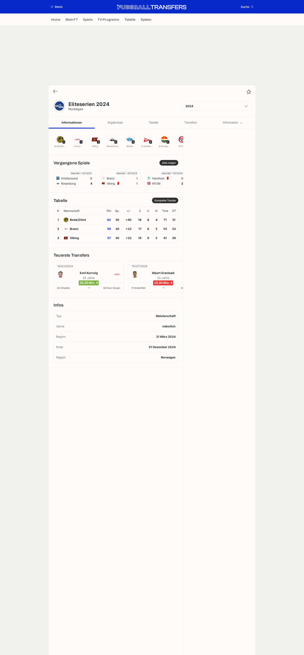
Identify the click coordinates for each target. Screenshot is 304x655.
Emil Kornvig (89, 273)
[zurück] (55, 91)
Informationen (72, 122)
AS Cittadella (63, 288)
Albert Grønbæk (163, 273)
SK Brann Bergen (111, 288)
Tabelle (153, 122)
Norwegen (75, 109)
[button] (57, 6)
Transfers (190, 122)
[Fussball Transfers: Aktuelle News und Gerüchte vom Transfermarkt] (152, 6)
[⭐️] (248, 91)
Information (230, 122)
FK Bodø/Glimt (139, 288)
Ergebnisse (115, 122)
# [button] (58, 211)
